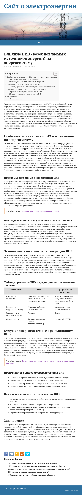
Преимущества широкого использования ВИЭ (26, 92)
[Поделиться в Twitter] (27, 454)
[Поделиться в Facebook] (6, 454)
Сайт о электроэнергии (40, 6)
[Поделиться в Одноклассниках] (17, 454)
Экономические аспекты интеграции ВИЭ (24, 84)
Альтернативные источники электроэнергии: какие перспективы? (39, 469)
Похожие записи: (16, 99)
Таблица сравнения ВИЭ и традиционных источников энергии (32, 87)
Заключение (12, 96)
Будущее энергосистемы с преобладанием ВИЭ (26, 89)
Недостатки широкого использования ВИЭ (25, 94)
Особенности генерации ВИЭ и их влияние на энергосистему (32, 77)
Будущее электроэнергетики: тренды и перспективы (33, 463)
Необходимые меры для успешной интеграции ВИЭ (28, 82)
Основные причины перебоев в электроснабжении (32, 475)
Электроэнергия (18, 66)
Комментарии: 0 (30, 66)
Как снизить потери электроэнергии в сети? (29, 472)
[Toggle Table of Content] (54, 74)
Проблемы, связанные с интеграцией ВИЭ (25, 79)
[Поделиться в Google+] (22, 454)
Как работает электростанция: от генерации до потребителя (37, 466)
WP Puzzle (74, 490)
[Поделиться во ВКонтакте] (11, 454)
